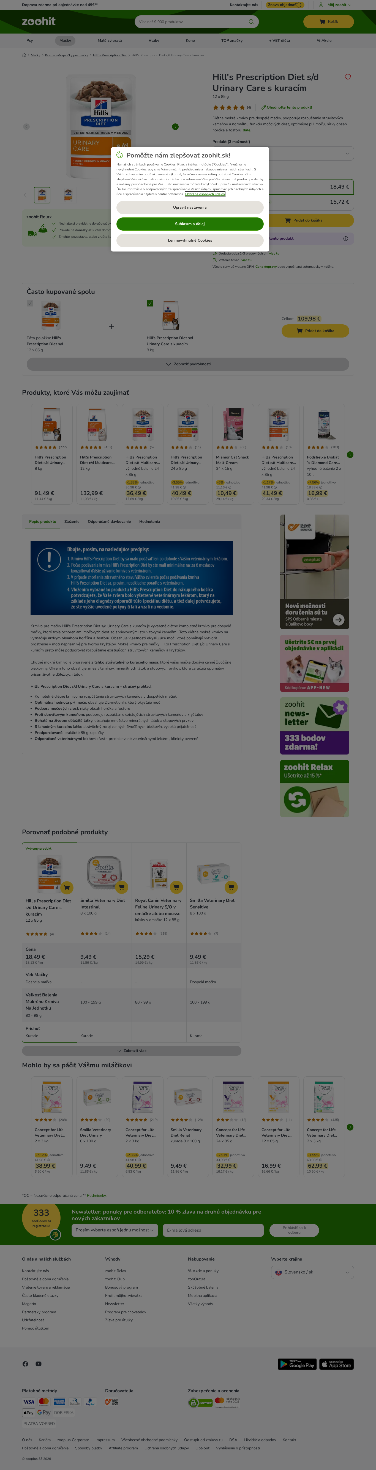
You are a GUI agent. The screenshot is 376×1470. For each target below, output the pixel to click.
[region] (190, 199)
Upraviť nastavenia (190, 207)
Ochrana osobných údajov (205, 194)
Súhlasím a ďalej (190, 223)
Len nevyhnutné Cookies (190, 240)
